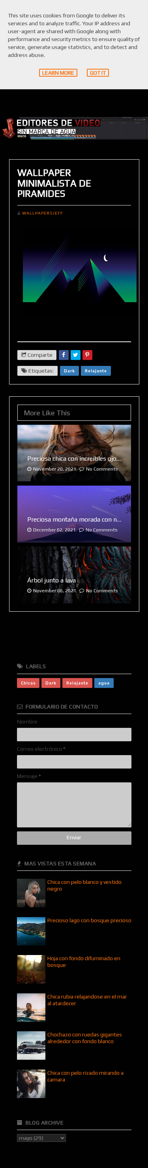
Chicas (28, 682)
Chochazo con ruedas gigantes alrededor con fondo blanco (84, 1037)
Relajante (96, 370)
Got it (98, 73)
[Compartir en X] (76, 355)
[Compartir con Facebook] (64, 355)
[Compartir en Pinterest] (87, 355)
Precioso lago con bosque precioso (89, 920)
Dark (69, 370)
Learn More (58, 73)
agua (104, 682)
